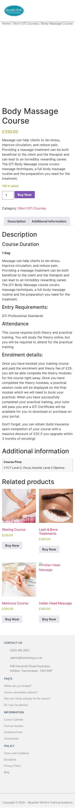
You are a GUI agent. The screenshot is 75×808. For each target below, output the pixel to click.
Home (6, 23)
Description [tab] (17, 221)
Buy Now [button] (12, 545)
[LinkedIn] (47, 782)
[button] (67, 11)
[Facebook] (29, 782)
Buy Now (25, 195)
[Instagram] (38, 782)
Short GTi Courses (26, 23)
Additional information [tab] (49, 221)
